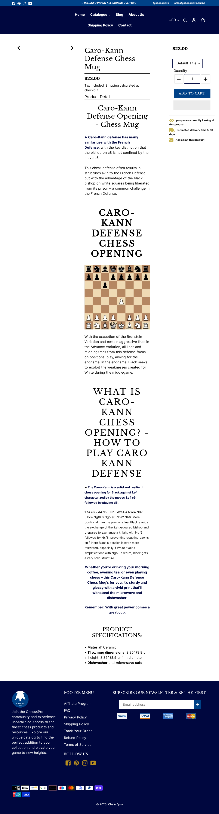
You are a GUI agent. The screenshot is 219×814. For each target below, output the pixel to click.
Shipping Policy (100, 25)
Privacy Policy (75, 717)
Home (80, 14)
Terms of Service (77, 744)
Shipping (112, 85)
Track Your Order (78, 731)
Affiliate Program (78, 703)
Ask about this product (190, 139)
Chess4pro (115, 804)
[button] (192, 105)
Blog (119, 14)
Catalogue (99, 14)
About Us (136, 14)
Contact (125, 25)
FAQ (67, 710)
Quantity (180, 70)
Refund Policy (75, 738)
